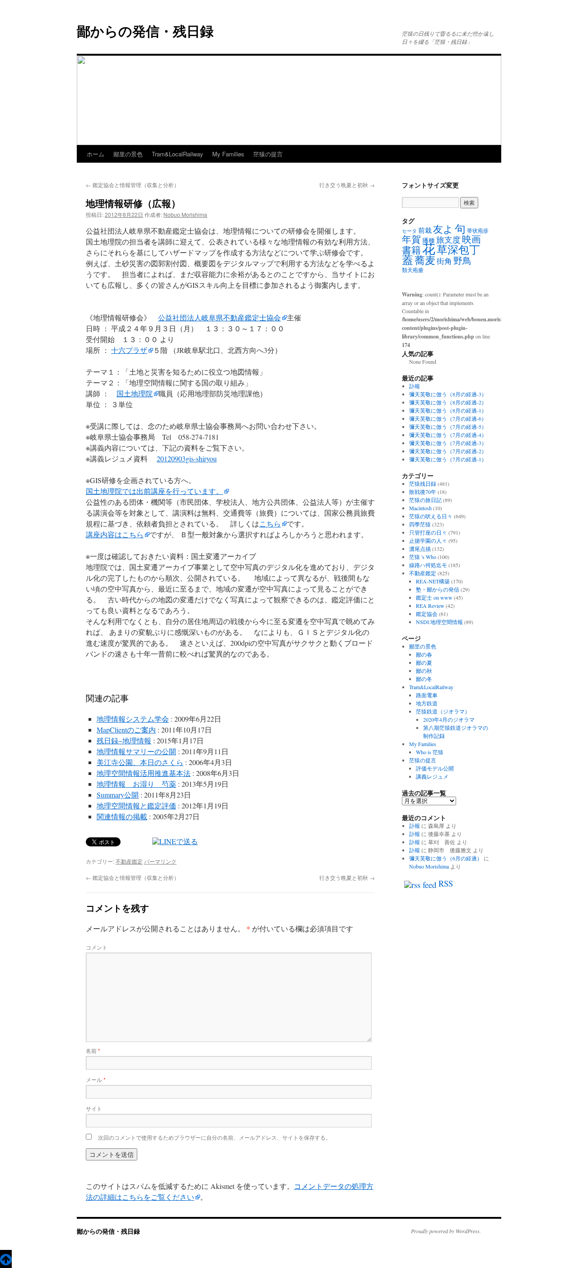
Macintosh (420, 508)
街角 (444, 261)
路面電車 (427, 695)
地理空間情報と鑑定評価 (136, 805)
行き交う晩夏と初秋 (347, 184)
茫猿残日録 (422, 483)
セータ (409, 231)
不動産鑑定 (129, 861)
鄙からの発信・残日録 (145, 30)
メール (96, 1079)
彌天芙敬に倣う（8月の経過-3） (448, 394)
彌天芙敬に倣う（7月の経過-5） (448, 426)
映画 (471, 239)
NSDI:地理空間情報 (439, 621)
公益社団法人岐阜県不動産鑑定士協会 (219, 317)
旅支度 (448, 239)
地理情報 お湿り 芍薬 (136, 784)
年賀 (411, 239)
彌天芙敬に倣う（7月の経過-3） (448, 442)
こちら (270, 523)
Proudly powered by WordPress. (446, 1231)
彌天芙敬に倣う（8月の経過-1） (448, 410)
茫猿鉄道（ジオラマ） (443, 711)
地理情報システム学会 (133, 718)
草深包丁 (458, 249)
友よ (443, 228)
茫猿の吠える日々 (430, 516)
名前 (93, 1050)
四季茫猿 (420, 524)
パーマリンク (160, 861)
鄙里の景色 (128, 154)
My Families (228, 154)
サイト (94, 1108)
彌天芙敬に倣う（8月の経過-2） (448, 402)
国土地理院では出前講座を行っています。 (154, 491)
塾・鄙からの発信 (437, 589)
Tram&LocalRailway (177, 154)
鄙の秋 (424, 670)
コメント (96, 947)
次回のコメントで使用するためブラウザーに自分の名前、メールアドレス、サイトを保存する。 (214, 1137)
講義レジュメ (432, 776)
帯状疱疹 (478, 230)
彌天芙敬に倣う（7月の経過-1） (448, 459)
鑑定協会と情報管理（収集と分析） (132, 184)
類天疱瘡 (413, 269)
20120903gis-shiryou (187, 458)
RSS (445, 883)
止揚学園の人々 (428, 540)
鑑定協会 (427, 613)
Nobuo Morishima (185, 214)
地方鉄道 (427, 703)
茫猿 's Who (422, 556)
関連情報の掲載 (122, 816)
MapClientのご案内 (126, 729)
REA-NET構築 (433, 581)
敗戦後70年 (422, 491)
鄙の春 (424, 654)
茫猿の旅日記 (425, 499)
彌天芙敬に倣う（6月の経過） (445, 858)
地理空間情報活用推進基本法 (144, 773)
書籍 (411, 250)
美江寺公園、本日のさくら (140, 762)
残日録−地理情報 (124, 740)
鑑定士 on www (434, 597)
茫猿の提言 (268, 154)
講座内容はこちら (115, 534)
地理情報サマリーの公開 (136, 751)
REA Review (430, 605)
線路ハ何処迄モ (428, 564)
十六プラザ (129, 350)
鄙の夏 (424, 662)
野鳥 (462, 260)
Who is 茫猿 (429, 752)
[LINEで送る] (175, 841)
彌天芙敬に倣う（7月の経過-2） (448, 451)
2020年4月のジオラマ (449, 719)
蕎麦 (425, 260)
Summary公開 (118, 794)
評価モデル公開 (435, 768)
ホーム (95, 154)
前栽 (425, 230)
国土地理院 (135, 393)
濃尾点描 (420, 548)
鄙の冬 (424, 678)
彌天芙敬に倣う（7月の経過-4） (448, 434)
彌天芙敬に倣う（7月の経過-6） (448, 418)
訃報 (414, 386)
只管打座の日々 (428, 532)
